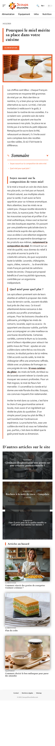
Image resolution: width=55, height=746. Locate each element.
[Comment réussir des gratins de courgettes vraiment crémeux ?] (27, 564)
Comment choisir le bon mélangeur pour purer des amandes (27, 674)
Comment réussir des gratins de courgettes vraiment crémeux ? (25, 586)
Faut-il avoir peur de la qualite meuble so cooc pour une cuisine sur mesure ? (27, 523)
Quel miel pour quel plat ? (20, 168)
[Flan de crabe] (27, 610)
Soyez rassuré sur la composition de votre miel (28, 163)
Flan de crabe (11, 630)
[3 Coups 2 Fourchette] (18, 5)
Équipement (27, 459)
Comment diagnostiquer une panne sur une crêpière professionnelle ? (27, 464)
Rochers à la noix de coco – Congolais (27, 494)
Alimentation (11, 48)
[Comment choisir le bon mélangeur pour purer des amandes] (27, 652)
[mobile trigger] (5, 5)
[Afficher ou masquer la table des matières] (38, 155)
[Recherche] (38, 6)
